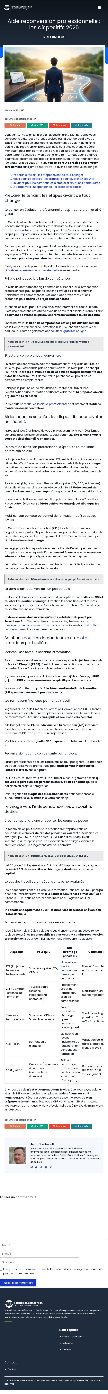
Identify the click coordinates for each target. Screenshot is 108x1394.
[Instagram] (36, 1167)
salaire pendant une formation (68, 970)
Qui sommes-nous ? (73, 1336)
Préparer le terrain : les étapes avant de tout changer (48, 175)
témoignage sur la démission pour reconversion (36, 625)
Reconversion (56, 37)
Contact (12, 1369)
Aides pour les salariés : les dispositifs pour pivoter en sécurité (53, 179)
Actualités (67, 1342)
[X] (46, 1167)
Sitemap (66, 1349)
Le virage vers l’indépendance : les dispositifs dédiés (47, 187)
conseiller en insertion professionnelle (44, 404)
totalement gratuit (16, 230)
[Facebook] (31, 1167)
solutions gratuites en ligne (68, 331)
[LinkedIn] (41, 1167)
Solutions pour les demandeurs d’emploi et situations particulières (56, 183)
